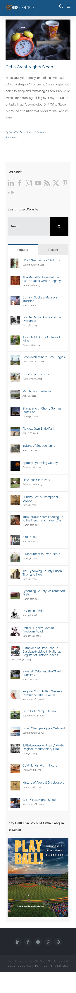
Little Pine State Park (36, 480)
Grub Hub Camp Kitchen (39, 711)
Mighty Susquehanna (37, 391)
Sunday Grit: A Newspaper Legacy (40, 498)
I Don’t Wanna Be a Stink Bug (42, 260)
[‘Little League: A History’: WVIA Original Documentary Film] (15, 747)
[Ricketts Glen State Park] (15, 430)
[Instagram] (29, 183)
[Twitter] (56, 183)
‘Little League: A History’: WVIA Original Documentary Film (43, 747)
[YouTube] (38, 183)
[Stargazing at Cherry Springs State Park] (15, 410)
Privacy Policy (34, 966)
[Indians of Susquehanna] (15, 447)
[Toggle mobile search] (61, 6)
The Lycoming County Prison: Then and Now (42, 572)
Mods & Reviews (37, 132)
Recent (53, 250)
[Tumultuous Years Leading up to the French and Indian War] (15, 518)
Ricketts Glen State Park (38, 428)
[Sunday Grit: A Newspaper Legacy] (15, 498)
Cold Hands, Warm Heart (40, 765)
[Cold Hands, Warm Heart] (15, 767)
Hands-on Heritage (15, 966)
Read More (11, 137)
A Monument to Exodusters (41, 554)
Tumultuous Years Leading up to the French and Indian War (43, 518)
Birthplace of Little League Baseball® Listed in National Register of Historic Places (42, 651)
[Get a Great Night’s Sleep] (15, 801)
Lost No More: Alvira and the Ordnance (42, 319)
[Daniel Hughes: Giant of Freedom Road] (15, 629)
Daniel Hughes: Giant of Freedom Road (38, 629)
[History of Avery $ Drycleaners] (15, 784)
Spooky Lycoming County (40, 463)
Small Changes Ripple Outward (44, 728)
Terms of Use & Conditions (56, 966)
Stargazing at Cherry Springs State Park (42, 410)
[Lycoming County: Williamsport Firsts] (15, 592)
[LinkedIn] (11, 183)
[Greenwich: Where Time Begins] (15, 358)
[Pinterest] (65, 183)
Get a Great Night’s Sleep (29, 66)
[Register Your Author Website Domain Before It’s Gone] (15, 693)
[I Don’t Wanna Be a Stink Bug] (15, 261)
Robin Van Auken (17, 132)
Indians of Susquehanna (39, 445)
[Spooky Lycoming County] (15, 464)
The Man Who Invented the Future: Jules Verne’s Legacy (42, 279)
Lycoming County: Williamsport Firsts (44, 592)
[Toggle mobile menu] (68, 6)
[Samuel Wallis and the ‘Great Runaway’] (15, 673)
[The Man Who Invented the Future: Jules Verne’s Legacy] (15, 279)
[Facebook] (20, 183)
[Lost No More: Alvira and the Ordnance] (15, 319)
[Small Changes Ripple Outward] (15, 730)
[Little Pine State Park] (15, 481)
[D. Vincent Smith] (15, 612)
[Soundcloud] (11, 192)
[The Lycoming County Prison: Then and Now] (15, 572)
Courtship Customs (36, 374)
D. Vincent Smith (33, 611)
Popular (22, 250)
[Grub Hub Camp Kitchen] (15, 712)
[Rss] (47, 183)
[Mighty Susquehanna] (15, 393)
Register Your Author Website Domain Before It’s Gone (42, 693)
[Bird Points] (15, 538)
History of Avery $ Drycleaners (43, 782)
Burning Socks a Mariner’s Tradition (40, 299)
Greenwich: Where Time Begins (44, 357)
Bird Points (30, 537)
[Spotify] (58, 942)
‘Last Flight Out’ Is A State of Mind (41, 338)
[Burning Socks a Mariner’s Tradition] (15, 299)
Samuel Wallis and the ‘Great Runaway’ (42, 673)
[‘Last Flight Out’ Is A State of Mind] (15, 338)
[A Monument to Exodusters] (15, 555)
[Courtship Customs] (15, 375)
